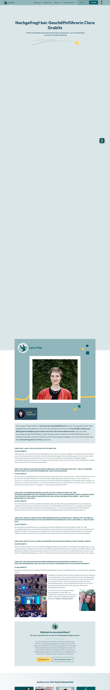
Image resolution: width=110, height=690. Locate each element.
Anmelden (94, 2)
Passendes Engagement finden (62, 659)
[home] (9, 2)
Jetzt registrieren (44, 659)
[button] (37, 2)
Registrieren (83, 2)
